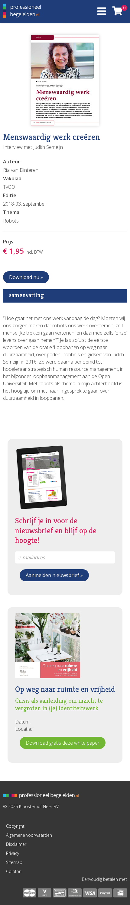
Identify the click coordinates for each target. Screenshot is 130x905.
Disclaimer (16, 844)
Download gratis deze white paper (62, 743)
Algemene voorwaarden (29, 835)
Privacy (12, 853)
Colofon (13, 871)
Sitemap (14, 862)
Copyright (15, 826)
